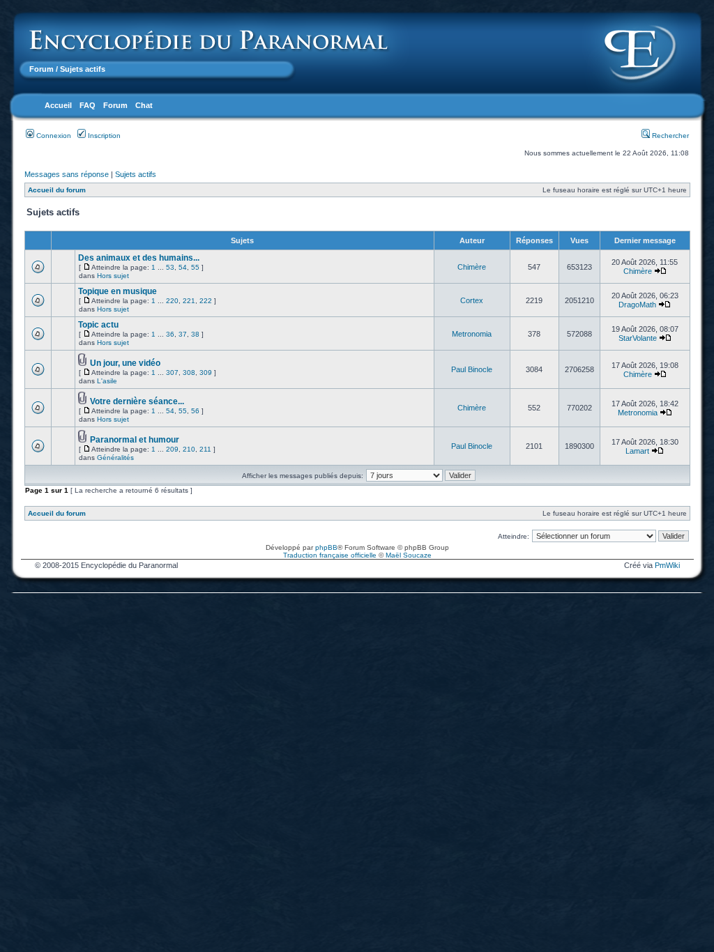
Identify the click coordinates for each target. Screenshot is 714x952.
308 (189, 372)
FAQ (87, 105)
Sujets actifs (135, 174)
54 (182, 267)
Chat (144, 105)
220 (172, 301)
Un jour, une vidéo (125, 363)
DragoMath (637, 304)
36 (170, 334)
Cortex (471, 300)
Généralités (115, 457)
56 (195, 411)
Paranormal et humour (134, 440)
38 (195, 334)
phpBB (326, 547)
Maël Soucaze (409, 555)
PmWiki (667, 565)
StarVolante (637, 338)
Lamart (637, 451)
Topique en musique (117, 291)
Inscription (103, 135)
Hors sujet (113, 275)
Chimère (471, 267)
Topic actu (98, 325)
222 (205, 301)
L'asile (107, 381)
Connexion (52, 135)
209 (172, 449)
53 (170, 267)
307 (172, 372)
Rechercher (669, 135)
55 (195, 267)
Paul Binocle (471, 369)
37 (182, 334)
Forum (41, 69)
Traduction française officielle (330, 555)
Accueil (58, 105)
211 (205, 449)
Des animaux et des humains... (138, 258)
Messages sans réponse (66, 174)
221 (189, 301)
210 (189, 449)
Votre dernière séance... (137, 401)
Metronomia (472, 334)
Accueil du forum (57, 190)
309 (205, 372)
